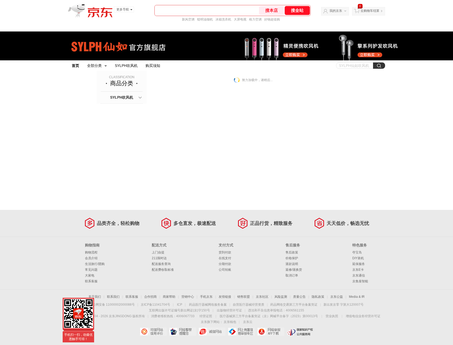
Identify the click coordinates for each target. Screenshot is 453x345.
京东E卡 (358, 270)
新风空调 (188, 19)
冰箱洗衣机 (223, 19)
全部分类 (94, 65)
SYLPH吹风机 (126, 65)
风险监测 (280, 297)
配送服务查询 (161, 264)
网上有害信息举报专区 (241, 331)
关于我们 (94, 297)
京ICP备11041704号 (155, 304)
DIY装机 (358, 258)
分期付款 (225, 264)
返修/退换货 (293, 270)
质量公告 (299, 297)
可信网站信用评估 (153, 331)
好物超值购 (272, 19)
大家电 (89, 275)
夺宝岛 (357, 252)
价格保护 (291, 258)
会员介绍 (91, 258)
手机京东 (206, 297)
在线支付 (225, 258)
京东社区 (262, 297)
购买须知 (152, 65)
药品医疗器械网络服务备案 (208, 304)
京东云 (247, 322)
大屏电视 (240, 19)
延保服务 (358, 264)
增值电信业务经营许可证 (363, 316)
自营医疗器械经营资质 (248, 304)
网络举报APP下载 (270, 331)
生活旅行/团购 (95, 264)
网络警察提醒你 (182, 331)
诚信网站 (211, 331)
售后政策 (291, 252)
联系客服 (91, 281)
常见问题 (91, 270)
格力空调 (255, 19)
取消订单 (291, 275)
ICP (179, 304)
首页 (75, 65)
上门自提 (158, 252)
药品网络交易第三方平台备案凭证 (293, 304)
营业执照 (332, 316)
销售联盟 (243, 297)
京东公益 (336, 297)
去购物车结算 (369, 11)
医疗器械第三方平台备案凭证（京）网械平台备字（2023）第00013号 (269, 316)
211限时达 (159, 258)
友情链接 (225, 297)
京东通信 (358, 275)
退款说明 (291, 264)
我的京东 (336, 11)
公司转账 (225, 270)
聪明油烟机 (205, 19)
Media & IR (357, 297)
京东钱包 (230, 322)
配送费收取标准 (163, 270)
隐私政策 (318, 297)
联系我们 (113, 297)
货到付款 (225, 252)
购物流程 (91, 252)
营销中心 (187, 297)
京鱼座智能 (360, 281)
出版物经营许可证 (229, 310)
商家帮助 (169, 297)
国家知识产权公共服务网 (300, 331)
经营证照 (205, 316)
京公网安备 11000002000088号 (112, 304)
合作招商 (150, 297)
